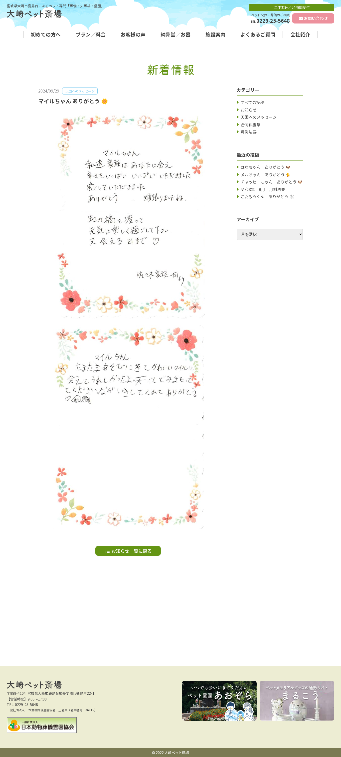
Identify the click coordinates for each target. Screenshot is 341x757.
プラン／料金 (91, 34)
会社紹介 (300, 34)
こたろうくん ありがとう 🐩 (267, 197)
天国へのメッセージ (259, 117)
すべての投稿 (252, 102)
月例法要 (249, 132)
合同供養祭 (251, 125)
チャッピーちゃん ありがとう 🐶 (272, 182)
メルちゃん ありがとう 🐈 (266, 175)
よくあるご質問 (257, 34)
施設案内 (215, 34)
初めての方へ (46, 34)
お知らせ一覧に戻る (131, 551)
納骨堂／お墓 (175, 34)
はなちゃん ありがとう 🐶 (266, 167)
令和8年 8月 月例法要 (263, 189)
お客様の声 (133, 34)
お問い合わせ (316, 18)
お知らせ (249, 110)
